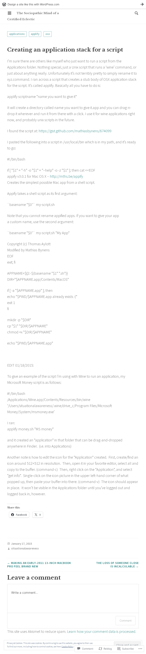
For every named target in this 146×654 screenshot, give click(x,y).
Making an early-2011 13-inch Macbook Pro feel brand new (39, 564)
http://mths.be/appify (66, 176)
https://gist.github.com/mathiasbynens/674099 (75, 130)
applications (17, 34)
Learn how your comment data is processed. (101, 631)
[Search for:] (135, 13)
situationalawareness (25, 548)
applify (35, 34)
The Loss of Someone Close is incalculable (117, 564)
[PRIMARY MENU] (9, 13)
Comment (126, 620)
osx (47, 34)
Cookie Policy (67, 646)
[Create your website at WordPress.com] (73, 4)
